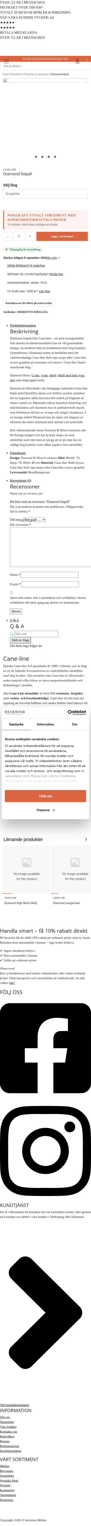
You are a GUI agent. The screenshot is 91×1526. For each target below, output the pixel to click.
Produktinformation (23, 325)
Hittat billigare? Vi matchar (26, 265)
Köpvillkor (7, 1436)
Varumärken (8, 1495)
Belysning (6, 1471)
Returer (5, 1441)
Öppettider (7, 1422)
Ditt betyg (16, 520)
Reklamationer (9, 1446)
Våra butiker (8, 1426)
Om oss (5, 1417)
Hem (5, 74)
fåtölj (53, 375)
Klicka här (56, 274)
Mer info (51, 257)
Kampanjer (7, 1490)
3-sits (44, 375)
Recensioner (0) (20, 480)
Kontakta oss (8, 1431)
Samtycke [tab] (16, 724)
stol (12, 380)
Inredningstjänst (10, 1451)
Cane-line (9, 169)
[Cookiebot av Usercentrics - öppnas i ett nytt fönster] (67, 712)
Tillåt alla (45, 796)
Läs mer (44, 291)
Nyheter (5, 1485)
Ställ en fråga (20, 640)
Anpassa (43, 809)
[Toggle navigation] (6, 61)
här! (12, 983)
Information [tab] (45, 724)
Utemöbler (16, 74)
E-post (15, 584)
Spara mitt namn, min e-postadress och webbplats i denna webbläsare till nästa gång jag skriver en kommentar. (48, 600)
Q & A (14, 620)
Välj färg (10, 185)
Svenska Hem (9, 1480)
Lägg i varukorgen (62, 236)
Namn (15, 574)
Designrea (6, 1500)
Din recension (20, 524)
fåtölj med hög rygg (71, 375)
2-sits (35, 375)
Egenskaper (18, 453)
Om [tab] (74, 724)
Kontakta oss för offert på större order (29, 303)
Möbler (5, 1466)
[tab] (49, 325)
